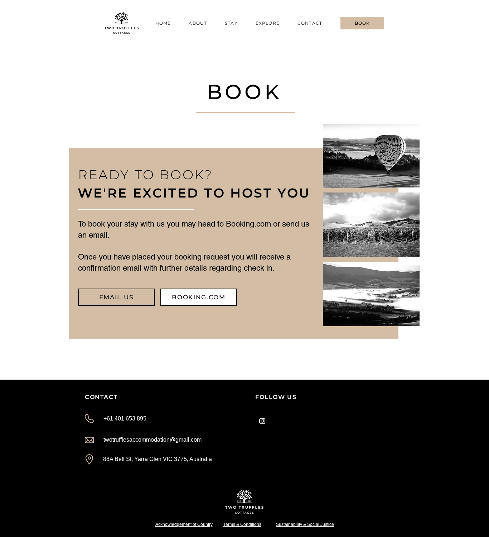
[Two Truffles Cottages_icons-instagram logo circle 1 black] (262, 421)
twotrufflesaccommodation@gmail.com (152, 440)
